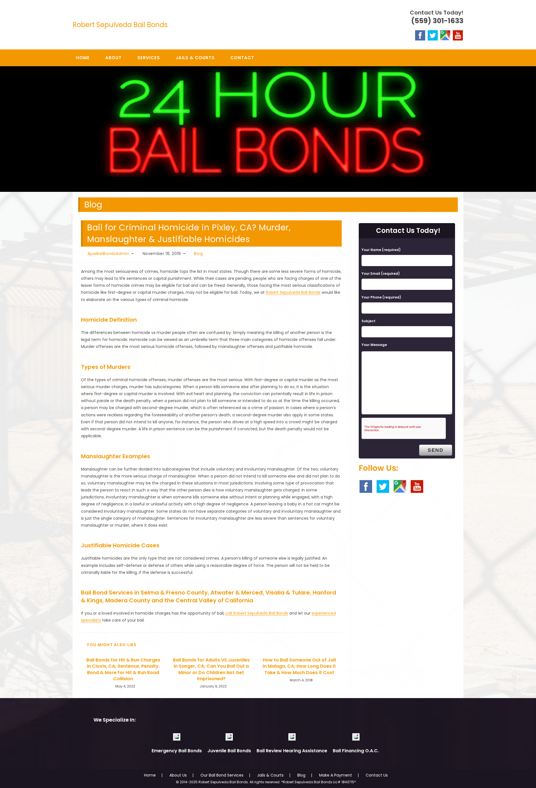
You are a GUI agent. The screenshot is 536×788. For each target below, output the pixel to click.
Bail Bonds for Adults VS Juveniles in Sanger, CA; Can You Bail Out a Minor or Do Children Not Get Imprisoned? (211, 669)
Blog (198, 253)
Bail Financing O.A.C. (356, 751)
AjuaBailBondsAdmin (108, 253)
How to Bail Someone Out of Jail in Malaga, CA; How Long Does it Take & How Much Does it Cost (299, 666)
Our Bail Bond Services (221, 775)
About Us (178, 775)
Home (150, 775)
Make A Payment (335, 775)
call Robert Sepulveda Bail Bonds (257, 613)
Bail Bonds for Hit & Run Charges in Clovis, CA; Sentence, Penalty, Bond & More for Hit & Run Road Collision (123, 669)
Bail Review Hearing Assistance (292, 751)
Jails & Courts (270, 775)
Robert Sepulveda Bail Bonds (120, 24)
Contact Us (377, 775)
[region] (268, 129)
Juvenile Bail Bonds (229, 751)
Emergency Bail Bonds (177, 751)
